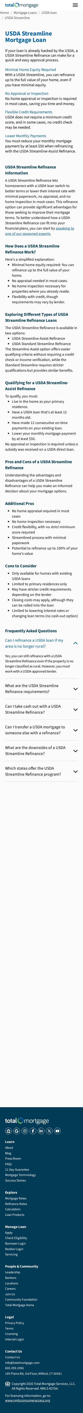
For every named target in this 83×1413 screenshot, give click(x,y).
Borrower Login (15, 1243)
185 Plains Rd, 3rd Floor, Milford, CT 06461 (33, 1373)
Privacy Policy (14, 1323)
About (9, 1147)
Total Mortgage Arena (19, 1305)
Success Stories (15, 1180)
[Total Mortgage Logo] (27, 1120)
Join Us (10, 1294)
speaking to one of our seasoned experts (39, 231)
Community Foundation (21, 1299)
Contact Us (12, 1357)
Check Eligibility (16, 1238)
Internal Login (14, 1339)
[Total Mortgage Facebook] (33, 1131)
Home (4, 12)
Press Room (13, 1158)
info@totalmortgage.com (22, 1362)
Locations (11, 1283)
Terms (9, 1328)
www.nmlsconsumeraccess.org (27, 1400)
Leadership (12, 1272)
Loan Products (14, 1214)
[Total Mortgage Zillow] (8, 1131)
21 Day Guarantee (17, 1169)
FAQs (8, 1164)
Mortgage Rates (15, 1198)
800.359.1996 (14, 1368)
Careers (10, 1288)
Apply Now (31, 836)
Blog (8, 1153)
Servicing (11, 1254)
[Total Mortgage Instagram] (24, 1131)
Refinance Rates (16, 1204)
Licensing (11, 1333)
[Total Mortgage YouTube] (57, 1131)
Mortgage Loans (25, 12)
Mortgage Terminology (20, 1175)
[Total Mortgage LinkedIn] (41, 1131)
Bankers (10, 1277)
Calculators (12, 1209)
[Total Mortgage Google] (16, 1131)
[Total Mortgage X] (49, 1131)
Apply (9, 1232)
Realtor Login (14, 1249)
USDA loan (49, 12)
